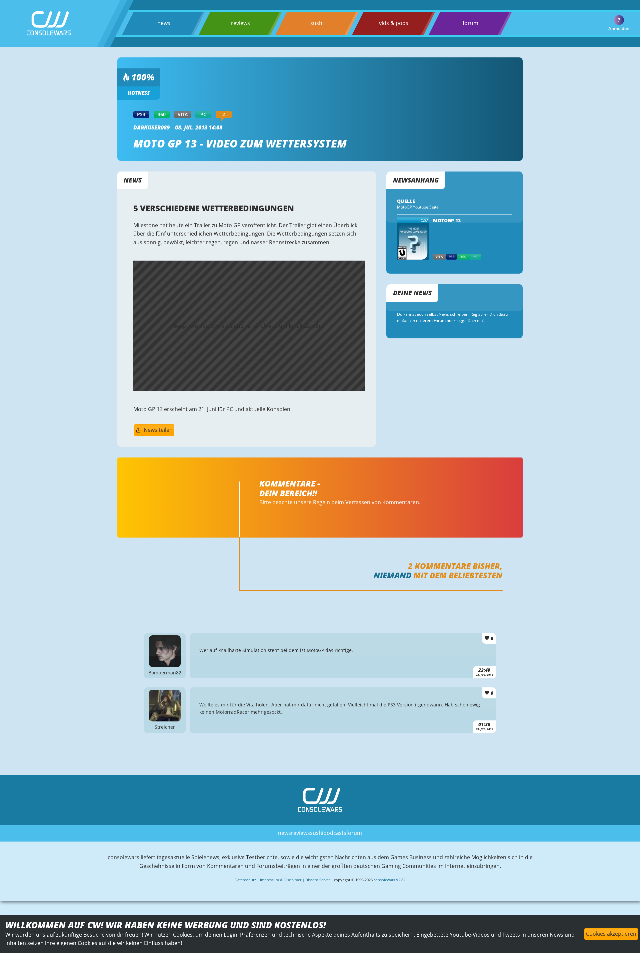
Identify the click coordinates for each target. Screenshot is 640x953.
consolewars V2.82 (389, 879)
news (163, 23)
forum (470, 23)
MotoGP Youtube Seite (418, 207)
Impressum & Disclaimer (280, 879)
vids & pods (393, 23)
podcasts (334, 833)
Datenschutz (245, 879)
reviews (240, 23)
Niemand (392, 575)
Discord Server (317, 879)
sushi (317, 23)
